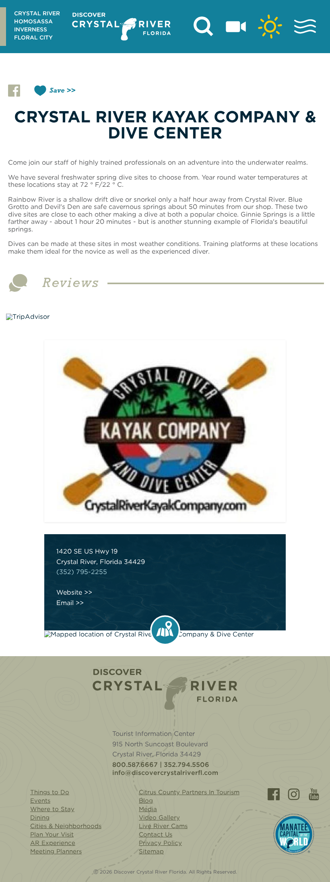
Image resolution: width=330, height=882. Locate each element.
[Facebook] (274, 794)
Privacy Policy (160, 843)
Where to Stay (52, 809)
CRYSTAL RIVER (37, 13)
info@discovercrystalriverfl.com (165, 773)
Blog (146, 800)
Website (69, 592)
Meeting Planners (56, 851)
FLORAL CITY (33, 37)
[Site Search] (204, 26)
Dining (40, 817)
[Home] (165, 689)
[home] (121, 26)
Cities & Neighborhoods (65, 826)
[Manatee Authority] (294, 834)
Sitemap (151, 851)
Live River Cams (163, 826)
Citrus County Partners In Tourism (189, 792)
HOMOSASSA (33, 21)
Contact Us (155, 834)
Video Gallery (159, 817)
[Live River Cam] (236, 26)
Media (148, 809)
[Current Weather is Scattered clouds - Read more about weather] (270, 26)
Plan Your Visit (52, 834)
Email (65, 603)
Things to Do (49, 792)
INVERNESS (30, 29)
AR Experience (52, 843)
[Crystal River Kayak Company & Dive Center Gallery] (165, 431)
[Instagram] (294, 794)
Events (40, 800)
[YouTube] (314, 794)
